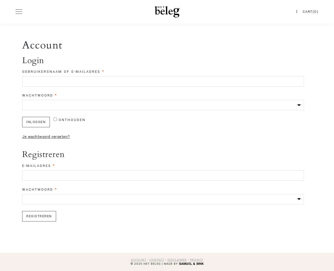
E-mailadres (47, 166)
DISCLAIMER (177, 260)
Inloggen (36, 122)
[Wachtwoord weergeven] (299, 105)
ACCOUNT (138, 260)
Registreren (39, 216)
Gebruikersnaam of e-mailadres (72, 71)
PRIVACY (196, 260)
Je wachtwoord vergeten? (46, 137)
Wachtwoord (48, 95)
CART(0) (311, 11)
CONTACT (157, 260)
